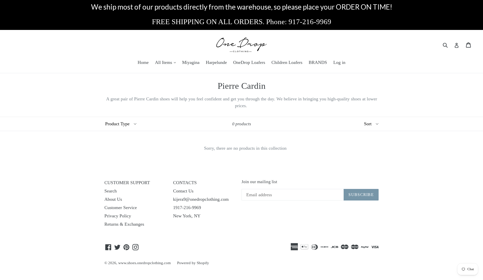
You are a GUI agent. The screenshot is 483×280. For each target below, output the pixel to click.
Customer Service (120, 207)
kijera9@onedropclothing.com (201, 199)
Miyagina (190, 62)
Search (110, 190)
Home (143, 62)
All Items (164, 62)
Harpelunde (216, 62)
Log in (339, 62)
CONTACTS (185, 182)
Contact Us (183, 190)
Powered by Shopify (193, 263)
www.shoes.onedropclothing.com (144, 263)
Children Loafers (286, 62)
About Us (113, 199)
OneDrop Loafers (249, 62)
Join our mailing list (259, 181)
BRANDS (318, 62)
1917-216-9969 (187, 207)
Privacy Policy (117, 215)
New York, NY (186, 215)
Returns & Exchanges (124, 224)
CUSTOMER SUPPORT (127, 182)
